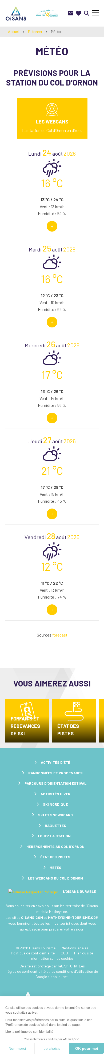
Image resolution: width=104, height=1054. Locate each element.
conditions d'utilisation (74, 971)
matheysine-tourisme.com (73, 917)
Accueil (13, 31)
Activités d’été (55, 762)
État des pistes (68, 729)
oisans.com (32, 917)
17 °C (52, 374)
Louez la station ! (55, 836)
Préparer (35, 31)
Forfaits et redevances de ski (25, 726)
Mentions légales (75, 948)
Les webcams (52, 122)
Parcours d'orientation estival (55, 783)
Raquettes (55, 825)
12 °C (52, 566)
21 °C (52, 470)
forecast (59, 634)
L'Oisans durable (79, 891)
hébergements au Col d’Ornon (55, 846)
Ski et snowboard (55, 815)
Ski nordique (55, 804)
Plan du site (83, 953)
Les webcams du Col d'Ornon (55, 878)
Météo (55, 867)
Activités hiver (55, 794)
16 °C (52, 183)
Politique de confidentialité (33, 953)
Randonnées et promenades (55, 773)
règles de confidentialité (26, 971)
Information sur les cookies (52, 958)
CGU (64, 953)
